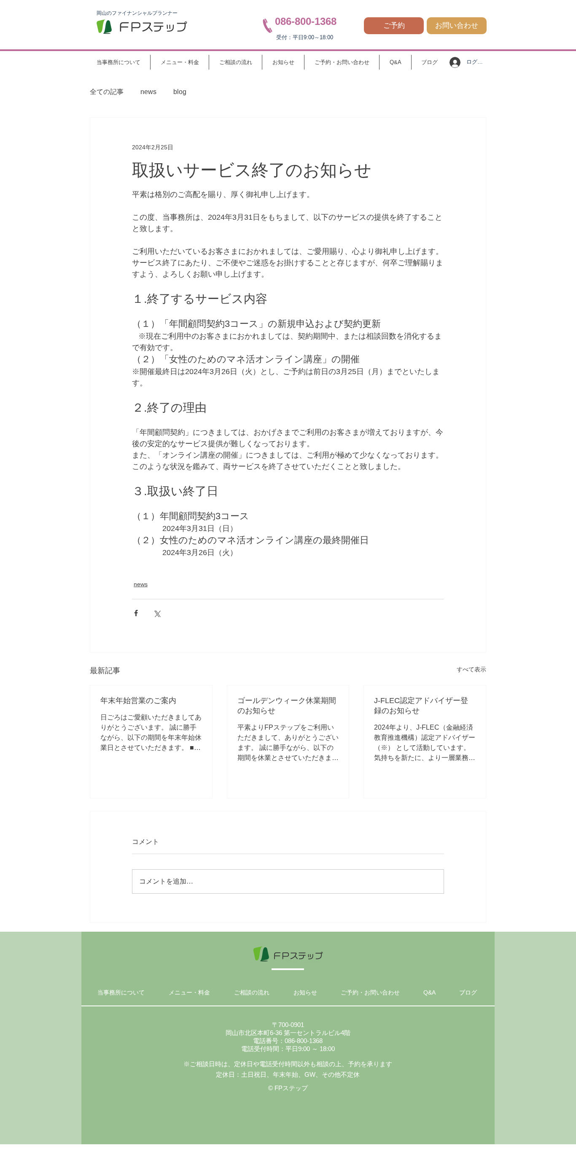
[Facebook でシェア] (136, 613)
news (148, 91)
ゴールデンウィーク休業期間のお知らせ (286, 705)
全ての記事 (107, 91)
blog (179, 91)
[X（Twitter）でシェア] (157, 613)
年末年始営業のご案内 (138, 700)
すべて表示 (471, 669)
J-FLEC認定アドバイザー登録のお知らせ (421, 705)
